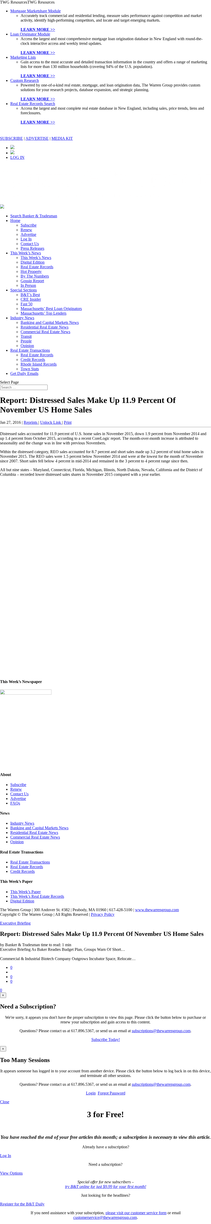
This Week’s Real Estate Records (37, 896)
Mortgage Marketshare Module (35, 11)
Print (68, 422)
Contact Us (30, 244)
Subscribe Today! (105, 1039)
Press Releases (32, 248)
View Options (11, 1173)
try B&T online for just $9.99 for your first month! (105, 1186)
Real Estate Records (37, 267)
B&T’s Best (30, 294)
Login (91, 1093)
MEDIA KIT (62, 138)
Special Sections (23, 290)
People (26, 341)
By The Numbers (35, 276)
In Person (28, 285)
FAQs (15, 803)
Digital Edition (33, 262)
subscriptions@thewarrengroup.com (161, 1031)
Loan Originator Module (30, 34)
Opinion (27, 345)
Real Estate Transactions (30, 350)
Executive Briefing (15, 923)
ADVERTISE (37, 138)
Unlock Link (51, 422)
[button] (27, 2)
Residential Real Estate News (44, 327)
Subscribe (29, 225)
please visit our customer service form (136, 1213)
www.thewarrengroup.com (157, 910)
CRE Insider (31, 299)
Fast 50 (26, 304)
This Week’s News (25, 253)
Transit (26, 336)
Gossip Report (32, 281)
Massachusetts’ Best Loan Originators (51, 308)
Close (4, 1102)
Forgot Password (111, 1093)
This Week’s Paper (25, 892)
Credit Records (33, 359)
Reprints (31, 422)
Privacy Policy (103, 914)
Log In (26, 239)
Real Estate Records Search (32, 103)
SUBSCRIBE (11, 138)
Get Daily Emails (24, 373)
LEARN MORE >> (38, 29)
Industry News (22, 318)
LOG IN (17, 157)
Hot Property (31, 271)
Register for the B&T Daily (22, 1204)
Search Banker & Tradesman (33, 216)
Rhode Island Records (39, 364)
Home (15, 220)
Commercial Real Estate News (45, 332)
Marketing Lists (23, 57)
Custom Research (24, 80)
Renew (26, 230)
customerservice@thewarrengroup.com (105, 1217)
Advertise (28, 234)
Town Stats (30, 369)
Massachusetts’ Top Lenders (43, 313)
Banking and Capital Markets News (50, 322)
